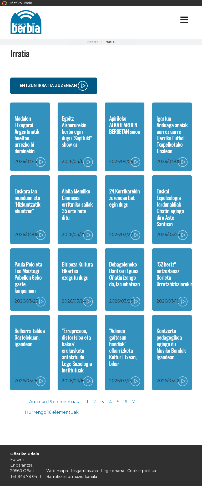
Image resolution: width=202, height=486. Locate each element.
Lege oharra (112, 470)
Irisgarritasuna (84, 470)
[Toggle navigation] (184, 20)
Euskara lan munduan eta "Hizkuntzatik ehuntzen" (27, 201)
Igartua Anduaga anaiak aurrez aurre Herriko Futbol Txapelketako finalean (172, 134)
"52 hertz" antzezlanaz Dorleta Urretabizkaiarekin (174, 274)
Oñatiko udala (20, 3)
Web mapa (57, 470)
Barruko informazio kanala (71, 476)
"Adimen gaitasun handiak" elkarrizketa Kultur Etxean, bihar (123, 346)
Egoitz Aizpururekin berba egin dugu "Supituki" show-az (77, 131)
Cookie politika (141, 470)
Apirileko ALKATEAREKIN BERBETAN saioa (124, 124)
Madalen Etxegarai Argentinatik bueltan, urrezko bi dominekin (26, 134)
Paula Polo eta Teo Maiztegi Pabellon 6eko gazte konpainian (28, 277)
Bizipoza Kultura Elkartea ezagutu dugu (77, 270)
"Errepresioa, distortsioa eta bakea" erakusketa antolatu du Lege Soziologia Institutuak (77, 350)
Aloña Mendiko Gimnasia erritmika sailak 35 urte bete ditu (77, 204)
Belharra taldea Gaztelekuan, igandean (29, 337)
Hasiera (92, 42)
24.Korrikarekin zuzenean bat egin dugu (124, 197)
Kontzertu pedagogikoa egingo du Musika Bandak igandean (171, 343)
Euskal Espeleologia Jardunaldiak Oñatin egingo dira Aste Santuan (170, 207)
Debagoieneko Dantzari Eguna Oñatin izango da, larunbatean (124, 274)
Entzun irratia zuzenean (49, 85)
